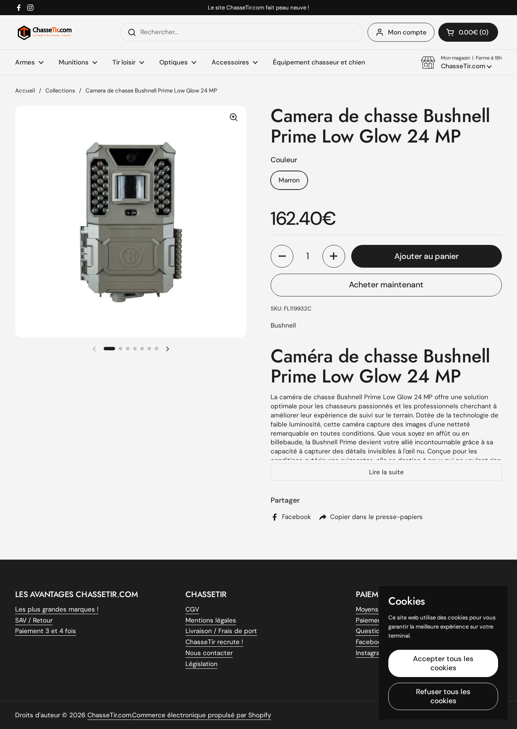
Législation (201, 664)
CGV (192, 609)
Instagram (370, 653)
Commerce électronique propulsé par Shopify (201, 715)
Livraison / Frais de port (221, 631)
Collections (60, 90)
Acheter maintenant (386, 284)
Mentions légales (210, 620)
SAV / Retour (34, 620)
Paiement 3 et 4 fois (45, 631)
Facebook (370, 642)
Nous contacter (209, 653)
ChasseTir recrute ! (214, 642)
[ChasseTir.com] (44, 32)
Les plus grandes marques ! (56, 609)
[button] (461, 62)
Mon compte (407, 32)
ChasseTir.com (109, 715)
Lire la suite (386, 472)
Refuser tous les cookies (443, 696)
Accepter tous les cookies (443, 663)
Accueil (25, 90)
